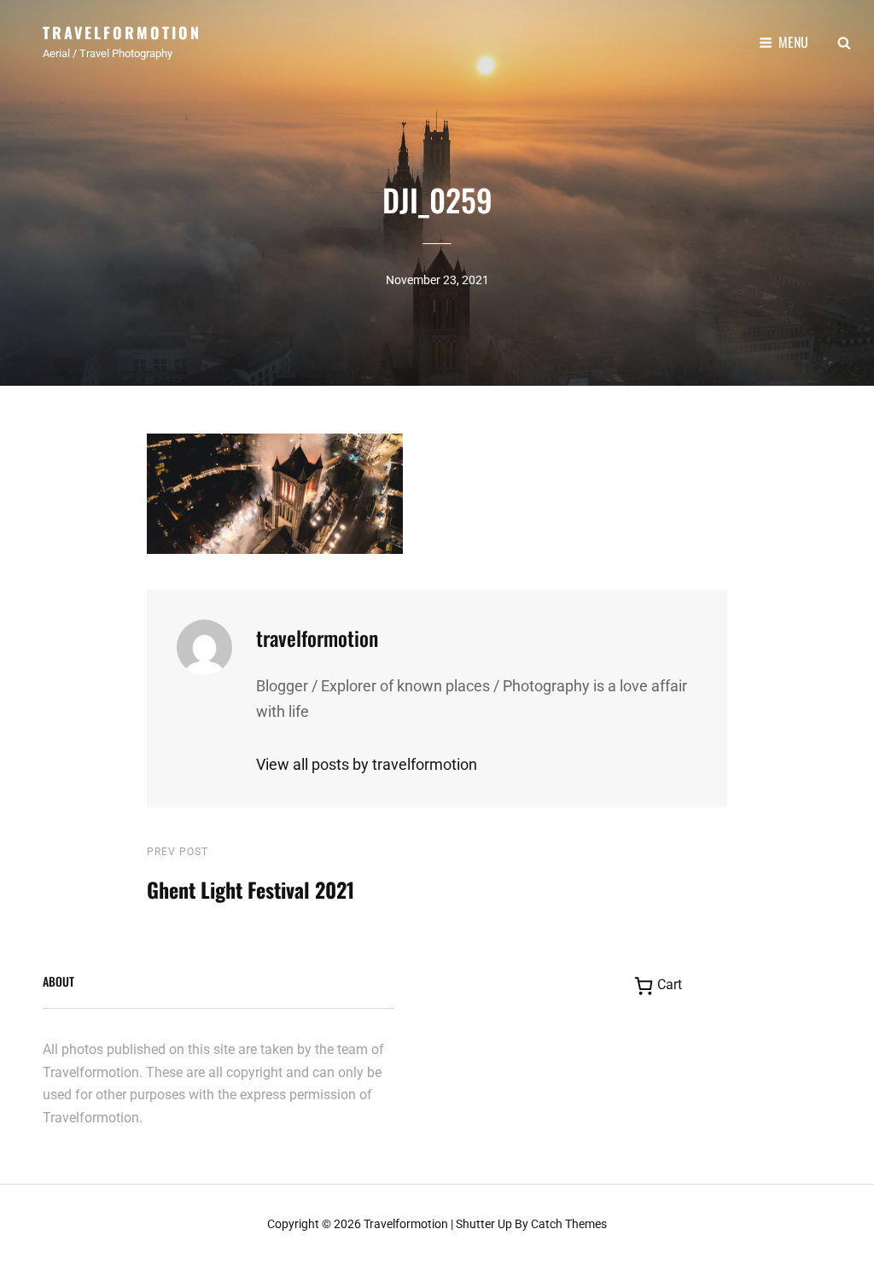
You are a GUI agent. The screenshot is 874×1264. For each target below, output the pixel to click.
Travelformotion (122, 32)
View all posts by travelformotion (366, 764)
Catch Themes (569, 1224)
